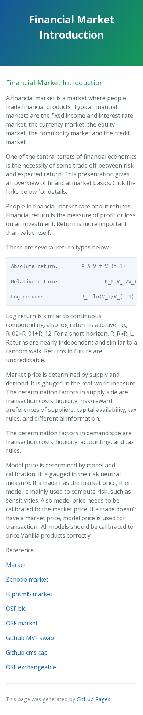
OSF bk (15, 609)
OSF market (22, 623)
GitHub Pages (93, 699)
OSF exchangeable (31, 667)
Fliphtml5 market (29, 594)
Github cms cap (27, 652)
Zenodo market (27, 579)
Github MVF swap (30, 638)
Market (16, 565)
